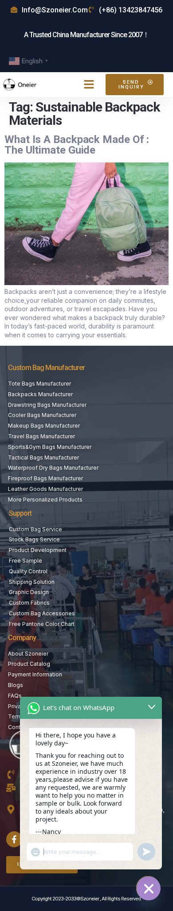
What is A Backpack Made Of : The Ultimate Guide (76, 144)
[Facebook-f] (14, 839)
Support (20, 513)
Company (22, 637)
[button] (89, 84)
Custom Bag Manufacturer (46, 367)
